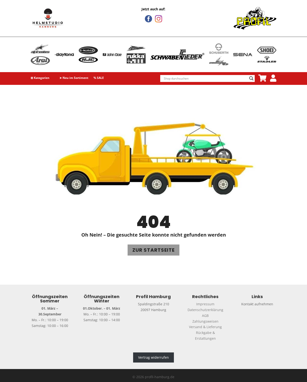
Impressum (205, 304)
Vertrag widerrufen (153, 357)
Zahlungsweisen (205, 321)
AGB (205, 315)
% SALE (99, 78)
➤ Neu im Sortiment (73, 78)
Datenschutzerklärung (205, 309)
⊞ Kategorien (40, 78)
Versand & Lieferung (205, 327)
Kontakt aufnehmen (257, 304)
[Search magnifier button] (251, 78)
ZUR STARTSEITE (153, 250)
